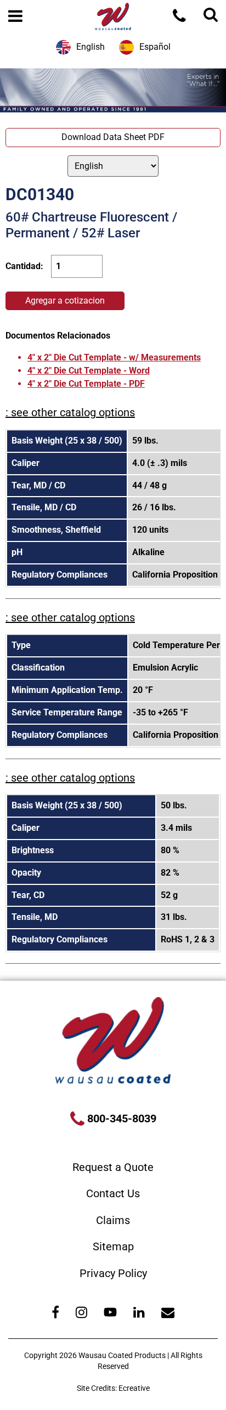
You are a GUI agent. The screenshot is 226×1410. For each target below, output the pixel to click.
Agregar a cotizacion (65, 300)
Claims (113, 1220)
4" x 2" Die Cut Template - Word (88, 370)
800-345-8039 (120, 1118)
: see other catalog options (70, 412)
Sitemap (113, 1246)
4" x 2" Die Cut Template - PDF (86, 383)
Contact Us (113, 1193)
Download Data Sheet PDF (113, 137)
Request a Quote (113, 1167)
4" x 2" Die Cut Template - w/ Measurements (114, 357)
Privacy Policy (113, 1273)
